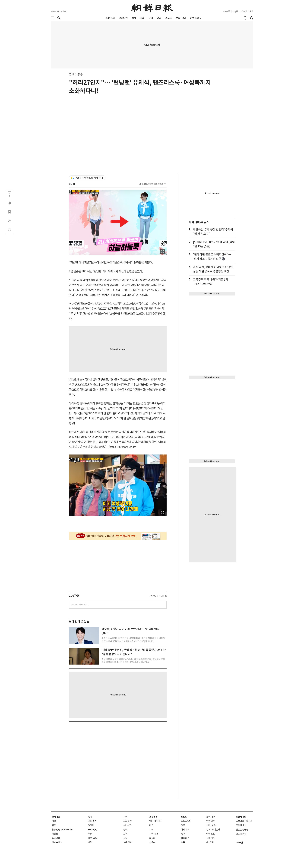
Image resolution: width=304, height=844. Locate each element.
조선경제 (153, 816)
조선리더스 (241, 816)
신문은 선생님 (242, 829)
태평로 (55, 833)
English (235, 11)
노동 (125, 838)
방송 (80, 74)
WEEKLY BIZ (155, 821)
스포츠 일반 (186, 821)
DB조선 (239, 842)
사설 (54, 821)
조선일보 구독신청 (244, 821)
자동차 (152, 838)
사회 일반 (127, 821)
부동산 (152, 842)
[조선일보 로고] (152, 7)
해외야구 (185, 829)
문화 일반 (210, 838)
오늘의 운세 (241, 833)
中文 (251, 11)
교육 (125, 833)
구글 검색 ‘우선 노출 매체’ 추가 (89, 177)
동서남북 (56, 838)
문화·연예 (210, 816)
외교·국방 (92, 838)
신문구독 (226, 11)
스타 (208, 825)
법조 (125, 829)
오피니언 (56, 816)
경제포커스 (57, 842)
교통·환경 (127, 842)
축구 (183, 833)
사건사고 (127, 825)
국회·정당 (92, 829)
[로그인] (251, 18)
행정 (90, 842)
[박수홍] (84, 635)
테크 (151, 825)
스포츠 (184, 816)
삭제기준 (163, 596)
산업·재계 (153, 833)
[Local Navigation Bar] (52, 18)
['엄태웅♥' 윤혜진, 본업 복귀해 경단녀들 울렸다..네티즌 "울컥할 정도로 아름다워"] (84, 656)
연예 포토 (210, 833)
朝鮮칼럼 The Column (62, 829)
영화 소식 (210, 829)
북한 (90, 833)
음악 (218, 829)
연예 (71, 74)
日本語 (244, 11)
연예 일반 (210, 821)
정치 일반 (92, 821)
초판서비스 (241, 825)
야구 (183, 825)
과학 (151, 829)
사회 (125, 816)
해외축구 (185, 838)
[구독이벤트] (118, 536)
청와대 (91, 825)
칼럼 (54, 825)
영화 (212, 842)
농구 (183, 842)
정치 (90, 816)
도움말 (153, 596)
